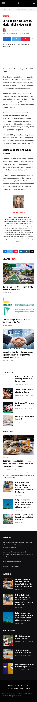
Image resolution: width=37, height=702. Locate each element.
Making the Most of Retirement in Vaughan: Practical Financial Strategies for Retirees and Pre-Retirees (24, 487)
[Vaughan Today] (18, 3)
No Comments (13, 33)
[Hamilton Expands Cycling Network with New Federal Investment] (18, 273)
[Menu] (3, 3)
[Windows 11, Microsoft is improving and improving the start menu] (8, 380)
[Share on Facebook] (7, 39)
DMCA (26, 685)
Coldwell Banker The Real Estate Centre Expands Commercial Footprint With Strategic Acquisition (18, 354)
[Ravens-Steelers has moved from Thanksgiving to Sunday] (8, 668)
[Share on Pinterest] (25, 39)
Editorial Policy (12, 688)
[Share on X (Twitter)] (16, 39)
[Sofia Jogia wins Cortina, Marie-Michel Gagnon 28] (18, 53)
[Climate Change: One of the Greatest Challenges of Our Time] (18, 306)
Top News (5, 16)
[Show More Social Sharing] (32, 39)
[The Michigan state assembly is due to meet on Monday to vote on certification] (8, 654)
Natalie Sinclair (15, 30)
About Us (10, 685)
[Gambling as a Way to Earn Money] (8, 407)
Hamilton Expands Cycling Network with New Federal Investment (24, 517)
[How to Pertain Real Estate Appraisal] (8, 420)
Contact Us (19, 685)
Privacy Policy (25, 688)
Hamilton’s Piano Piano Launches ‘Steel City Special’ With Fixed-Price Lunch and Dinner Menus (18, 464)
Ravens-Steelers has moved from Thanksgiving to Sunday (24, 666)
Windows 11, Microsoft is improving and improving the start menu (24, 378)
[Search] (34, 3)
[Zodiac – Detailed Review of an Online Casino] (8, 393)
